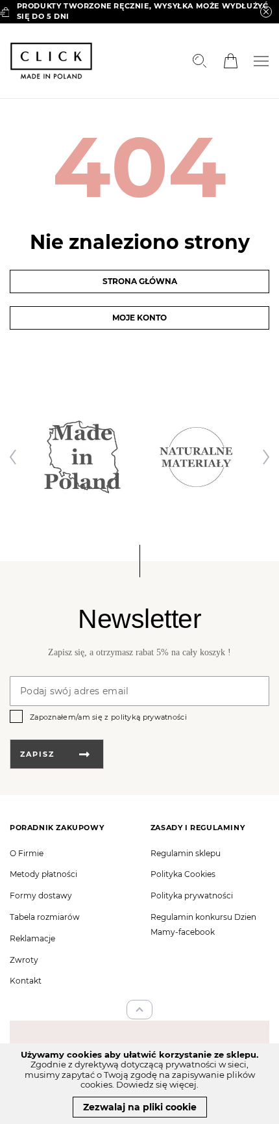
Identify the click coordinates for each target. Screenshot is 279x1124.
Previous (16, 457)
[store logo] (51, 60)
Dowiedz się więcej (156, 1084)
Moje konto (139, 317)
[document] (139, 1083)
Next (262, 457)
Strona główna (140, 281)
